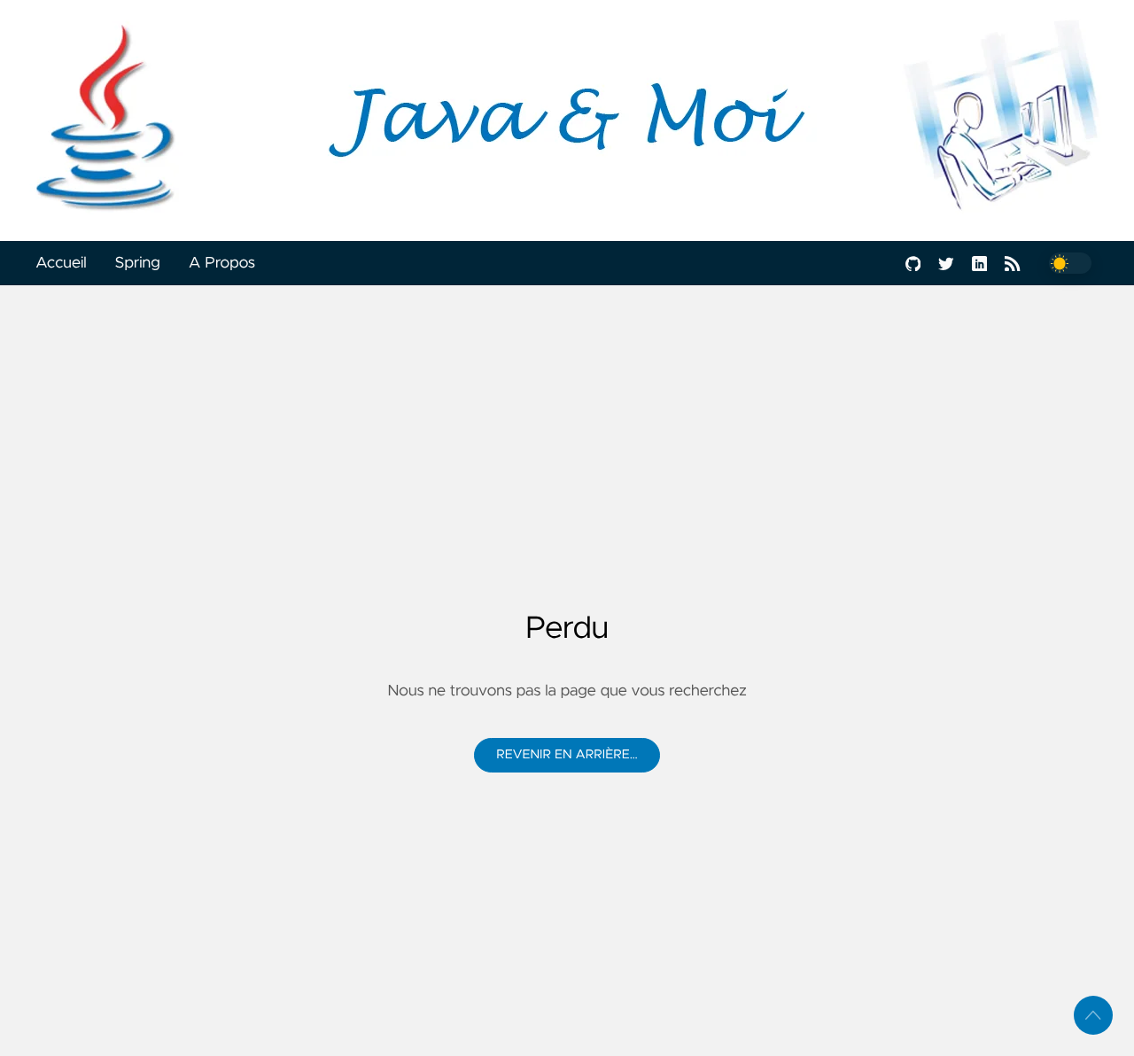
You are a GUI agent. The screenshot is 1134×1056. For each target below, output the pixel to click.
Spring (137, 263)
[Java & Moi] (567, 120)
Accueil (61, 263)
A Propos (222, 263)
